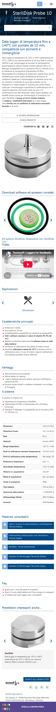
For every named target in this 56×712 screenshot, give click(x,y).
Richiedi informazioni (28, 115)
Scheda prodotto (28, 120)
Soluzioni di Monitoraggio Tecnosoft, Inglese (27, 566)
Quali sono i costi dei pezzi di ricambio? (21, 589)
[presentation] (5, 220)
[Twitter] (47, 126)
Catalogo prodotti (21, 18)
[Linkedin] (43, 126)
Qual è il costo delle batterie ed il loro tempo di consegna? (29, 592)
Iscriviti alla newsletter (37, 679)
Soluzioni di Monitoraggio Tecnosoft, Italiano (27, 556)
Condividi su (30, 126)
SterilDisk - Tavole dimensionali (22, 547)
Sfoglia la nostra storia (32, 707)
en (45, 4)
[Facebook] (38, 126)
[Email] (52, 126)
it (40, 4)
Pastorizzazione (38, 18)
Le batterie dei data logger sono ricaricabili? (23, 595)
